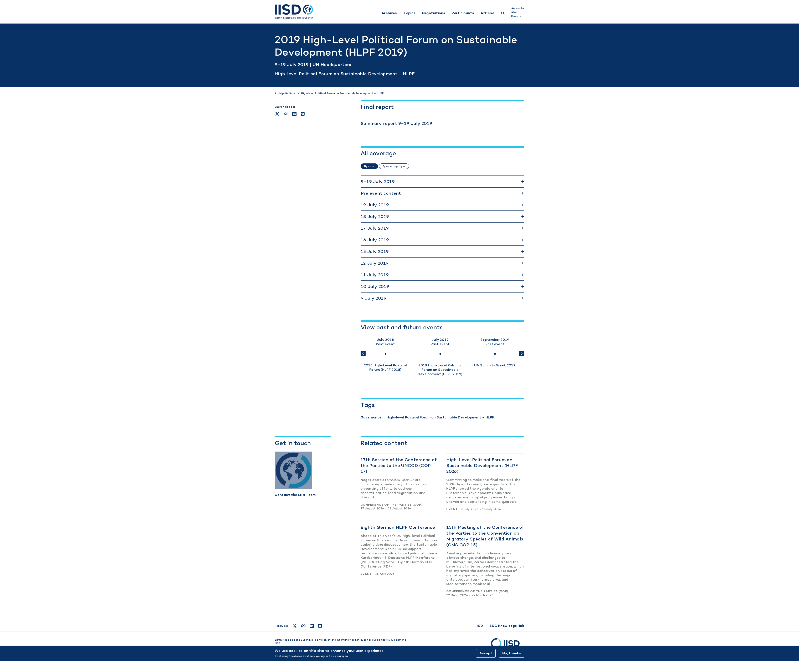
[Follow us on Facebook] (303, 626)
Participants (463, 13)
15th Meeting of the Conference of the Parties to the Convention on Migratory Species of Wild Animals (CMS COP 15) (485, 536)
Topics (409, 13)
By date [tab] (369, 166)
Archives (389, 13)
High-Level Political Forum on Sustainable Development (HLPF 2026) (482, 465)
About (515, 12)
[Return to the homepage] (294, 12)
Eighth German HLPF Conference (398, 527)
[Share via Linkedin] (294, 114)
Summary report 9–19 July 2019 (396, 123)
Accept (485, 653)
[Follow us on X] (294, 626)
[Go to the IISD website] (507, 645)
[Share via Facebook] (286, 114)
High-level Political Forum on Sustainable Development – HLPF (345, 73)
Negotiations (433, 13)
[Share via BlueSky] (303, 114)
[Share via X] (277, 114)
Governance (371, 417)
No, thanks (511, 653)
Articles (488, 13)
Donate (516, 16)
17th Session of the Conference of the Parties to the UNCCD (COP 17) (399, 465)
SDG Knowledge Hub (507, 626)
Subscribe (517, 8)
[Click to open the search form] (503, 13)
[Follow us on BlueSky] (320, 626)
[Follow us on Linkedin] (312, 626)
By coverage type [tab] (394, 166)
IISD (479, 626)
